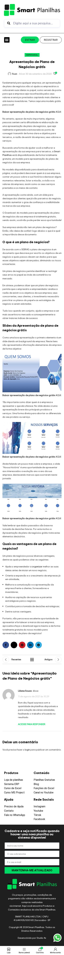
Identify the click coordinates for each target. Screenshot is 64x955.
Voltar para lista (32, 659)
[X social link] (14, 645)
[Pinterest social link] (22, 645)
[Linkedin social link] (30, 645)
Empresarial (32, 55)
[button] (7, 40)
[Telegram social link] (38, 645)
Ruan (14, 73)
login (27, 749)
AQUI (58, 111)
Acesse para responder (31, 724)
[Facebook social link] (5, 645)
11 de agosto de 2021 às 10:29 (33, 696)
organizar (37, 566)
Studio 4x (41, 937)
